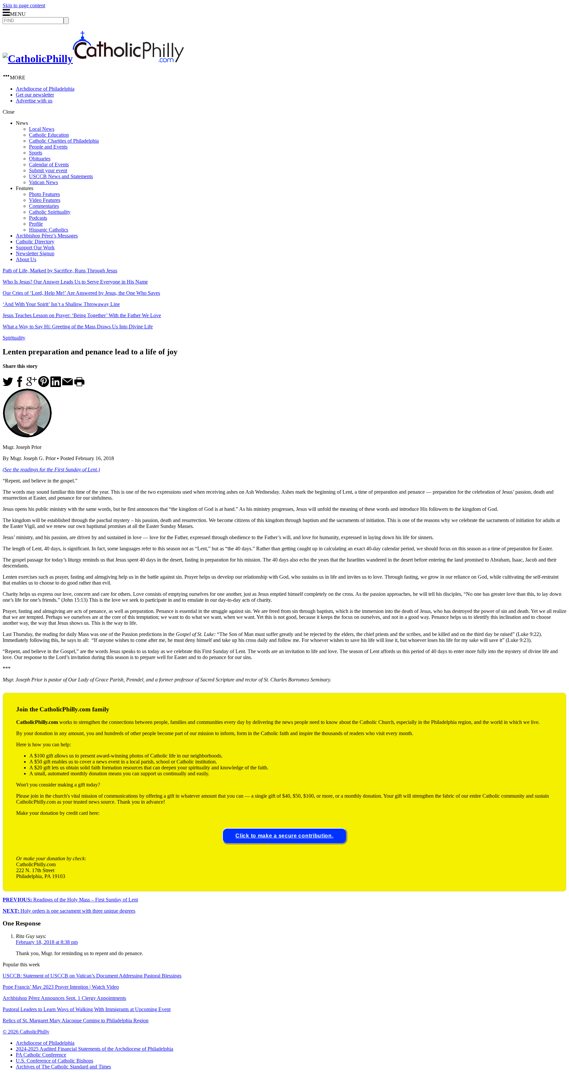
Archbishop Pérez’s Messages (47, 235)
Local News (41, 129)
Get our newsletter (35, 94)
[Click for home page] (93, 59)
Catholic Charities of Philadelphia (64, 141)
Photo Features (44, 194)
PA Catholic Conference (41, 1055)
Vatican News (43, 182)
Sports (35, 152)
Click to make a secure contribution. (284, 836)
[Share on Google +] (31, 385)
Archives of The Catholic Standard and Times (63, 1066)
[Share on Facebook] (19, 385)
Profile (36, 224)
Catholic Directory (35, 241)
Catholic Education (49, 135)
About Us (26, 259)
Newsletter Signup (35, 253)
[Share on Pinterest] (43, 385)
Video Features (44, 200)
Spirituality (14, 338)
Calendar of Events (49, 164)
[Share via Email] (67, 385)
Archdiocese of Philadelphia (45, 89)
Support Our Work (35, 247)
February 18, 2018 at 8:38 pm (47, 942)
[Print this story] (79, 385)
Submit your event (48, 170)
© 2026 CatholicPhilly (26, 1031)
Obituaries (39, 158)
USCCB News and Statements (61, 176)
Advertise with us (34, 100)
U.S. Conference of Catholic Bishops (54, 1060)
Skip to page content (24, 5)
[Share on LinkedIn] (55, 385)
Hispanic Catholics (48, 230)
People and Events (48, 147)
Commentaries (44, 206)
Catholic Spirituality (49, 212)
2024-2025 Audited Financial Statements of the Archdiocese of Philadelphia (94, 1049)
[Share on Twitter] (8, 385)
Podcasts (38, 218)
